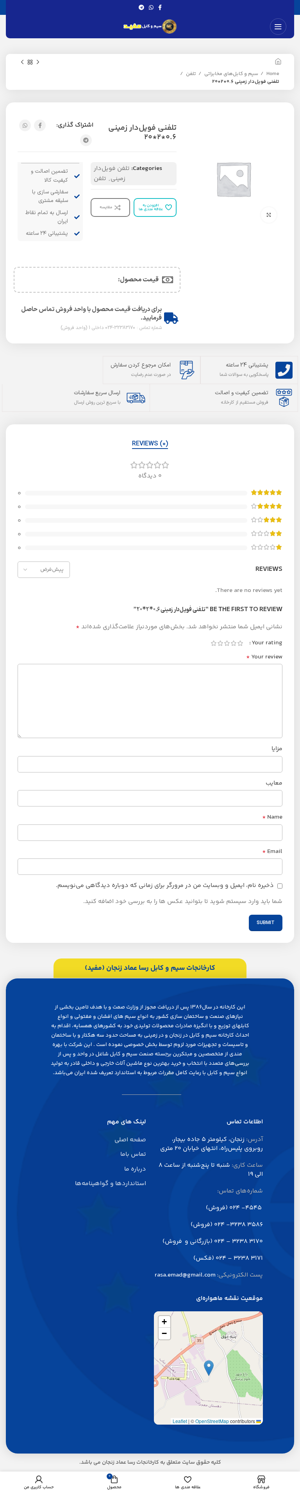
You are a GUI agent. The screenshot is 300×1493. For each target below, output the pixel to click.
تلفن (190, 74)
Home (272, 74)
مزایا (276, 749)
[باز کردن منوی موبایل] (278, 26)
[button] (209, 1368)
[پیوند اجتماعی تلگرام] (141, 7)
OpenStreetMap (212, 1421)
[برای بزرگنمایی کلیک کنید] (269, 215)
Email (272, 851)
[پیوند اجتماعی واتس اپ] (151, 7)
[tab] (150, 444)
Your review (264, 657)
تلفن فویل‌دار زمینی (112, 174)
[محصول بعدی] (22, 62)
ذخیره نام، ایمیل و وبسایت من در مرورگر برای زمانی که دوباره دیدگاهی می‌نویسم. (165, 885)
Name (272, 817)
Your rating (267, 643)
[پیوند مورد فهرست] (91, 1140)
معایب (274, 783)
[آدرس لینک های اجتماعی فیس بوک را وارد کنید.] (160, 7)
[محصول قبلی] (38, 62)
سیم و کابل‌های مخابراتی (230, 74)
